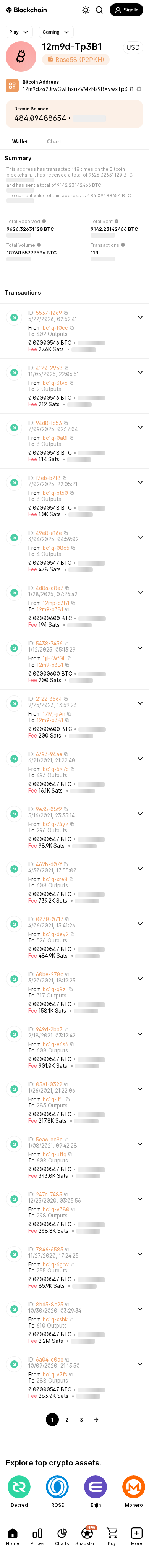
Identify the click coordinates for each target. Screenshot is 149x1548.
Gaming (51, 32)
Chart (54, 141)
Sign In (131, 10)
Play (14, 32)
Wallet (20, 141)
